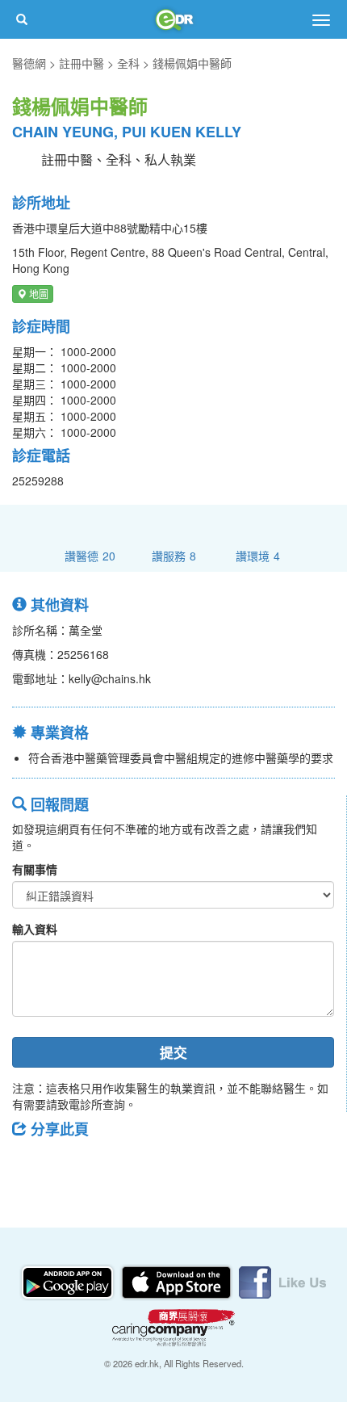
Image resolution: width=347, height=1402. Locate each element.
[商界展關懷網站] (173, 1326)
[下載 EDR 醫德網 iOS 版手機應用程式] (177, 1281)
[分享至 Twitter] (73, 1165)
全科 (128, 63)
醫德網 (29, 63)
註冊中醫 (81, 63)
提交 (173, 1052)
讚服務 (174, 555)
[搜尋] (22, 19)
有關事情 (34, 869)
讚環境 (258, 555)
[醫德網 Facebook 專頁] (282, 1281)
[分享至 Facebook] (31, 1165)
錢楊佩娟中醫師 (192, 63)
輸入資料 (34, 929)
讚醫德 (90, 555)
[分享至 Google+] (115, 1165)
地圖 (37, 293)
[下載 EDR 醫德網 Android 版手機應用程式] (69, 1281)
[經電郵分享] (157, 1165)
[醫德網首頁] (173, 19)
